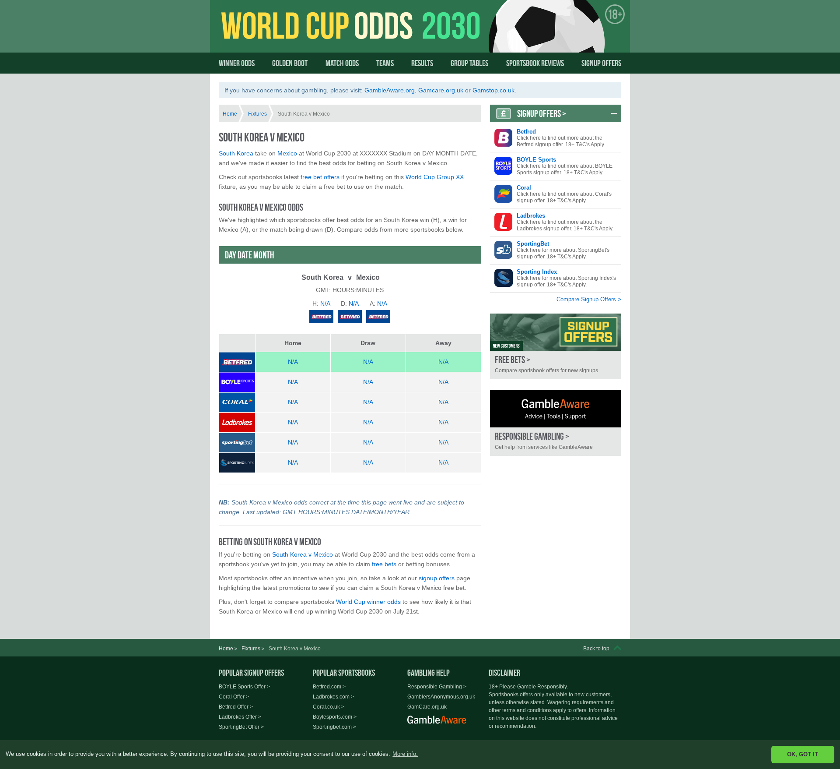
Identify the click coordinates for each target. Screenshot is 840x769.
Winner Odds (237, 63)
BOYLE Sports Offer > (244, 687)
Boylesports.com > (335, 717)
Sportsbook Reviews (535, 63)
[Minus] (614, 113)
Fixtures (257, 114)
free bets (384, 564)
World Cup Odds (304, 34)
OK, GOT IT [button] (802, 754)
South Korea (236, 153)
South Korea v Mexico (302, 554)
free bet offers (320, 176)
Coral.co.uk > (328, 707)
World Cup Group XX (435, 176)
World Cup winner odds (368, 601)
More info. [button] (405, 754)
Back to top (596, 649)
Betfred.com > (329, 687)
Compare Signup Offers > (588, 299)
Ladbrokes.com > (333, 697)
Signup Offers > (541, 113)
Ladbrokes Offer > (240, 717)
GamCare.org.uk (427, 707)
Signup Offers (601, 63)
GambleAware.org (389, 90)
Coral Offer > (234, 697)
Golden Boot (290, 63)
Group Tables (469, 63)
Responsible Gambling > (436, 687)
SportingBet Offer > (241, 727)
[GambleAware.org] (555, 408)
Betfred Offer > (236, 707)
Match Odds (342, 63)
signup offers (437, 578)
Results (422, 63)
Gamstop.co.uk (493, 90)
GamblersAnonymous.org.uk (441, 697)
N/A (293, 361)
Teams (385, 63)
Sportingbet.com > (334, 727)
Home (230, 114)
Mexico (287, 153)
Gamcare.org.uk (440, 90)
